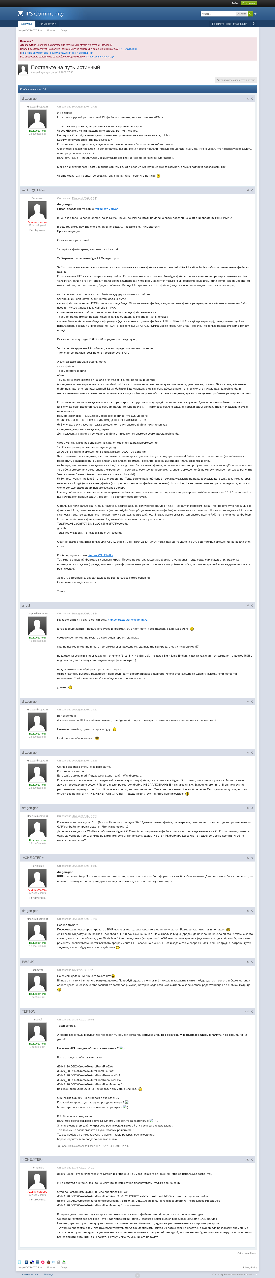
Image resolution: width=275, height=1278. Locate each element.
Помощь (48, 1274)
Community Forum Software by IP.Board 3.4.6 (234, 1274)
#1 (248, 98)
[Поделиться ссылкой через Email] (53, 1262)
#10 (247, 1011)
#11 (247, 1159)
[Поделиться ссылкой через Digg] (26, 1262)
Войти (235, 3)
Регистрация (248, 3)
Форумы (26, 23)
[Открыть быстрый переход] (253, 24)
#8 (248, 911)
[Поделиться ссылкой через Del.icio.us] (32, 1262)
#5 (248, 752)
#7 (248, 857)
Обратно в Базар (247, 1253)
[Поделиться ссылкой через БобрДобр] (48, 1262)
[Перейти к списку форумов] (54, 13)
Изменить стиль (30, 1274)
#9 (248, 962)
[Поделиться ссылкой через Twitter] (19, 1262)
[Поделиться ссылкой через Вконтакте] (37, 1262)
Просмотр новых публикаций (229, 23)
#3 (248, 605)
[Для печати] (58, 1262)
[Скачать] (63, 1262)
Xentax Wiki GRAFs (100, 555)
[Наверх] (137, 1275)
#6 (248, 808)
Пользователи (47, 23)
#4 (248, 701)
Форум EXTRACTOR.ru (30, 1267)
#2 (248, 190)
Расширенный (255, 13)
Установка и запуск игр (100, 56)
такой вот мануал (106, 208)
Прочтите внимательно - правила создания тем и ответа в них (57, 52)
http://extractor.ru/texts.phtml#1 (128, 619)
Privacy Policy (250, 1267)
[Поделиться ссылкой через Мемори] (42, 1262)
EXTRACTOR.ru (128, 49)
